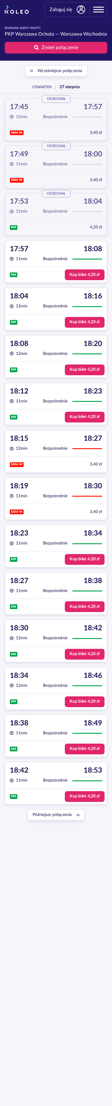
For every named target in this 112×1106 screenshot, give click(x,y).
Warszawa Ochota (34, 34)
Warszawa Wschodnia (83, 34)
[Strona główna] (17, 9)
